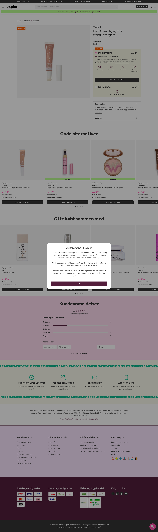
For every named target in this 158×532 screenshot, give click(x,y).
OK (79, 284)
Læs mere (81, 276)
